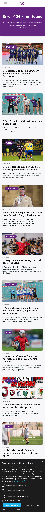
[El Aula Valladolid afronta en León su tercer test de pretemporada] (22, 388)
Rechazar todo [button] (32, 505)
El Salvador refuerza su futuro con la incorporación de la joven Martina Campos (21, 359)
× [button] (42, 462)
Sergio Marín (7, 163)
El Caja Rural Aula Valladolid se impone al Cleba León (22, 122)
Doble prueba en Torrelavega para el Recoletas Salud (21, 261)
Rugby (8, 332)
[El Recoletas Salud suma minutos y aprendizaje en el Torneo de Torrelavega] (22, 54)
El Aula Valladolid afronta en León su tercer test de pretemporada (21, 406)
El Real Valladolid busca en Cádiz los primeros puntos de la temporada (21, 168)
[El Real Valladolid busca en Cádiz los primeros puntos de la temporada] (22, 150)
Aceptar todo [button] (12, 505)
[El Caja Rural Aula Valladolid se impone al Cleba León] (22, 104)
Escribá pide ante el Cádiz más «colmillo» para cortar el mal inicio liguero (20, 453)
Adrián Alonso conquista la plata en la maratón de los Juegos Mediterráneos (22, 214)
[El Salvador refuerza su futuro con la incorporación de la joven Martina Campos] (22, 340)
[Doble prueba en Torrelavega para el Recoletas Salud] (22, 244)
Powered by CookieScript (11, 509)
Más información (20, 481)
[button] (22, 500)
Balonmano (11, 47)
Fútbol (9, 143)
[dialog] (22, 485)
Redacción (6, 67)
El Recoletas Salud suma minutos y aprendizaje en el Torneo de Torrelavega (20, 73)
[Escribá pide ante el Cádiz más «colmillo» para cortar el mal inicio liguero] (22, 433)
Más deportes (12, 189)
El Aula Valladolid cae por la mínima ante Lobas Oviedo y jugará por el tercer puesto (20, 311)
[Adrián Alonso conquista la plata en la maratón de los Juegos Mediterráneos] (22, 196)
